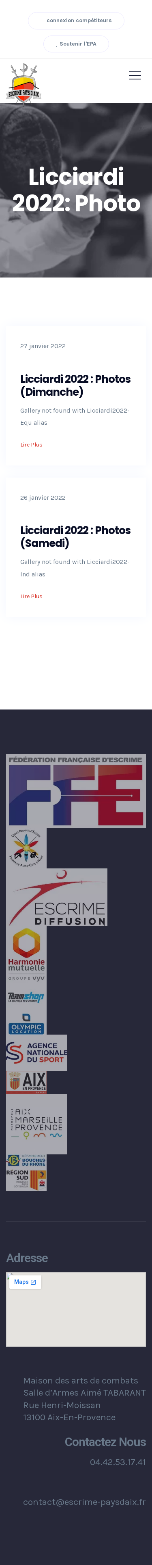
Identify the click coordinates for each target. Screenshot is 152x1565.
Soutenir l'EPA (77, 43)
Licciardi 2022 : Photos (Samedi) (75, 537)
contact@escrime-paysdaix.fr (84, 1501)
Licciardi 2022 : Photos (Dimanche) (75, 385)
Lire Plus (32, 444)
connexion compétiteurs (78, 20)
